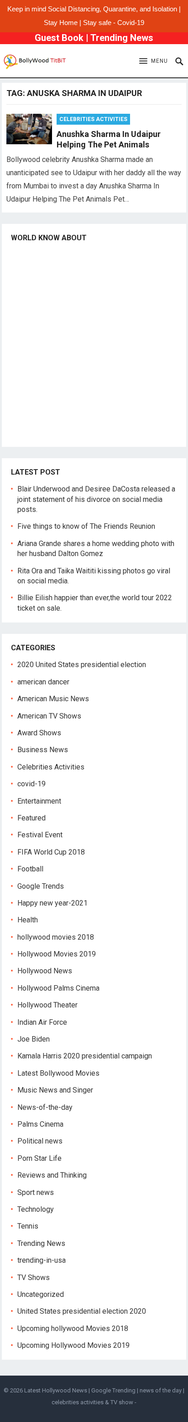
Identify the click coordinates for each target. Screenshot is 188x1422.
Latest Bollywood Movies (58, 1073)
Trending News (121, 37)
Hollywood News (44, 971)
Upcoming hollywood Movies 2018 (72, 1328)
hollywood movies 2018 (55, 937)
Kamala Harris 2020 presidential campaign (84, 1056)
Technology (35, 1209)
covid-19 (31, 783)
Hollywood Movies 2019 (56, 954)
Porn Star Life (39, 1158)
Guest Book (59, 37)
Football (30, 869)
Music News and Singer (55, 1090)
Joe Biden (33, 1039)
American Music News (53, 698)
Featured (31, 818)
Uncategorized (40, 1294)
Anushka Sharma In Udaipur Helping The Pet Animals (109, 139)
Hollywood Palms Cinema (58, 988)
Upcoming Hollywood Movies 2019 (73, 1345)
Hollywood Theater (47, 1005)
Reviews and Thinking (52, 1175)
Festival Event (40, 834)
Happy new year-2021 (52, 903)
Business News (42, 749)
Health (27, 920)
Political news (40, 1141)
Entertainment (39, 801)
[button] (153, 61)
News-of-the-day (45, 1107)
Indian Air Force (42, 1022)
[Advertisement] (94, 344)
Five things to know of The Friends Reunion (86, 526)
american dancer (43, 682)
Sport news (35, 1192)
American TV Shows (49, 716)
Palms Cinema (40, 1124)
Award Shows (39, 733)
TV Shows (33, 1277)
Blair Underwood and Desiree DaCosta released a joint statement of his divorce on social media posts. (96, 499)
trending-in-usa (41, 1260)
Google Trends (40, 886)
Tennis (27, 1226)
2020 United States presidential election (81, 664)
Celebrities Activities (93, 119)
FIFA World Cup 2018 (51, 852)
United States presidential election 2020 (81, 1311)
